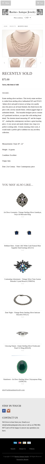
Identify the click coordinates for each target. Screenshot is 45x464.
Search (13, 449)
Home (5, 26)
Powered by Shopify (23, 459)
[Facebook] (4, 410)
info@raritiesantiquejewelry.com (13, 390)
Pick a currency (18, 18)
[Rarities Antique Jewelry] (22, 11)
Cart (41, 3)
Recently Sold (23, 26)
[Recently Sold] (15, 62)
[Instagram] (8, 410)
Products (13, 26)
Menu (7, 3)
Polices (31, 449)
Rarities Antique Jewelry (22, 456)
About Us (22, 449)
